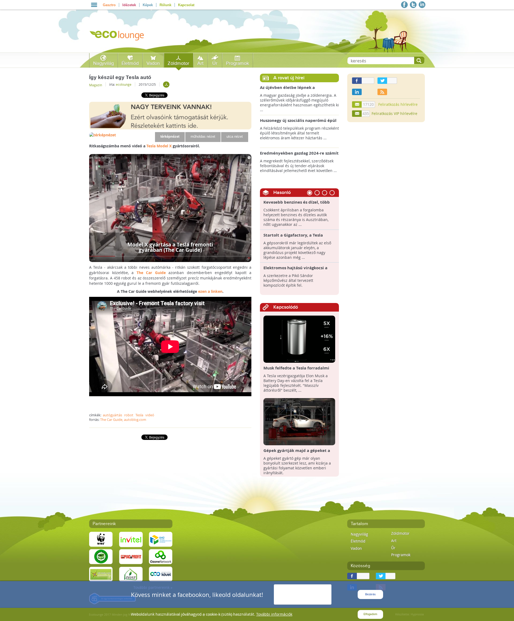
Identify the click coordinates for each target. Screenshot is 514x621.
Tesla (139, 415)
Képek (148, 5)
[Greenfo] (101, 573)
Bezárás (370, 594)
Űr (214, 63)
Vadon (153, 63)
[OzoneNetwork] (160, 556)
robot (128, 415)
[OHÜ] (160, 538)
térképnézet (169, 136)
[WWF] (101, 538)
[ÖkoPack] (101, 556)
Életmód (130, 63)
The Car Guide (151, 272)
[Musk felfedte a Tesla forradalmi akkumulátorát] (299, 338)
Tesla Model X (159, 145)
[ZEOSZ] (131, 573)
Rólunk (165, 5)
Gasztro (109, 5)
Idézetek (129, 5)
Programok (237, 63)
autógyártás (112, 415)
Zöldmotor (178, 63)
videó (149, 415)
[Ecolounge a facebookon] (404, 4)
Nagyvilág (103, 63)
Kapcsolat (186, 5)
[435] (357, 113)
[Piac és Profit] (131, 556)
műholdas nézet (203, 136)
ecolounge (123, 84)
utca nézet (234, 136)
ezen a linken (210, 291)
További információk (274, 614)
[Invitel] (131, 538)
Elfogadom (370, 614)
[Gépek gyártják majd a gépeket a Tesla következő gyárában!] (299, 421)
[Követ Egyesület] (160, 573)
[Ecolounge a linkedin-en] (422, 4)
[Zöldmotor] (166, 84)
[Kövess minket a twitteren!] (413, 4)
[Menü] (94, 5)
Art (200, 63)
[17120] (357, 104)
